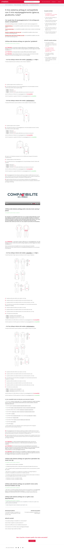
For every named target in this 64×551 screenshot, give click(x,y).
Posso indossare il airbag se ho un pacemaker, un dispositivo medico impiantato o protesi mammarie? (51, 59)
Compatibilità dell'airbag (34, 4)
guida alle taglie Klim (29, 409)
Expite (15, 407)
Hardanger (22, 409)
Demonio (36, 402)
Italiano (59, 1)
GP (27, 415)
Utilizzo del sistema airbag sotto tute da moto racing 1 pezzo (51, 21)
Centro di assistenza (9, 4)
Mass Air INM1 (15, 417)
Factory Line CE (17, 419)
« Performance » (30, 100)
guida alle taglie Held (31, 407)
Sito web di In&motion (46, 1)
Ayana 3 (24, 407)
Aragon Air (14, 411)
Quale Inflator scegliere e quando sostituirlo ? (14, 522)
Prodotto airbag (25, 4)
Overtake (18, 405)
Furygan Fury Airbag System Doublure (16, 490)
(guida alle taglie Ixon (9, 403)
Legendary (38, 401)
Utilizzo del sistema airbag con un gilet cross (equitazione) (51, 32)
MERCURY (30, 415)
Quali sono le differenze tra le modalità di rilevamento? (16, 524)
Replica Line (22, 419)
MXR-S (34, 415)
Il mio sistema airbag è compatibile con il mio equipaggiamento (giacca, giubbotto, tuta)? (50, 49)
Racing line (28, 419)
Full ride (14, 405)
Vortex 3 (6, 402)
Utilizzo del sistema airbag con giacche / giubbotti (51, 18)
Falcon (12, 423)
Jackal (34, 401)
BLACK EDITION (17, 415)
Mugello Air (22, 411)
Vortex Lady (17, 401)
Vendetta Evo (29, 401)
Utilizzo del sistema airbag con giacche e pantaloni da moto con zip (51, 24)
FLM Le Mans (13, 421)
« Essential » (29, 59)
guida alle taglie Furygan (25, 405)
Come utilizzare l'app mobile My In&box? (13, 528)
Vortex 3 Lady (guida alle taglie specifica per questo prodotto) (21, 402)
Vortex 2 (12, 401)
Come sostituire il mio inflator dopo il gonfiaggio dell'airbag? (17, 526)
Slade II (12, 407)
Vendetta (25, 401)
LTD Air (17, 411)
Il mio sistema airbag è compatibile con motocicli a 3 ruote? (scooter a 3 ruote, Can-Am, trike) (12, 513)
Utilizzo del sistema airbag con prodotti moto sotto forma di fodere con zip (51, 28)
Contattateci (32, 540)
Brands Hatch (20, 407)
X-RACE (13, 413)
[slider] (17, 203)
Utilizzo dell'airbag (17, 4)
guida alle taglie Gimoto (29, 411)
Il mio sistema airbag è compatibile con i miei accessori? (16, 520)
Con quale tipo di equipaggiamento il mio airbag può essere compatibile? (51, 14)
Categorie (54, 1)
